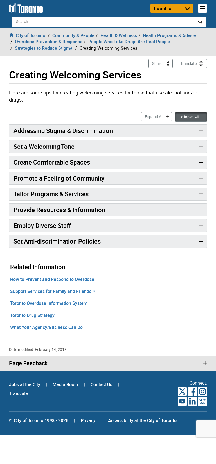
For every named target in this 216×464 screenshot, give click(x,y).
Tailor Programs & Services (51, 194)
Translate (188, 63)
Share (162, 63)
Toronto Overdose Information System (48, 303)
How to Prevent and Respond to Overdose (52, 279)
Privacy (88, 420)
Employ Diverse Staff (42, 225)
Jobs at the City (25, 384)
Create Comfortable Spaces (52, 162)
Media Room (66, 384)
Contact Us (102, 384)
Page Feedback (28, 363)
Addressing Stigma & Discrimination (63, 131)
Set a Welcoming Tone (44, 146)
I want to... (164, 8)
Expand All (158, 116)
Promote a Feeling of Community (59, 178)
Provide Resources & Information (59, 210)
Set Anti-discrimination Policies (57, 241)
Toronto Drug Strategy (32, 315)
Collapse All (193, 117)
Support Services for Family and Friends (50, 291)
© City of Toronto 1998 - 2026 (38, 420)
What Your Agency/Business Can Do (46, 327)
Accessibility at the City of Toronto (142, 420)
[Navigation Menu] (202, 8)
